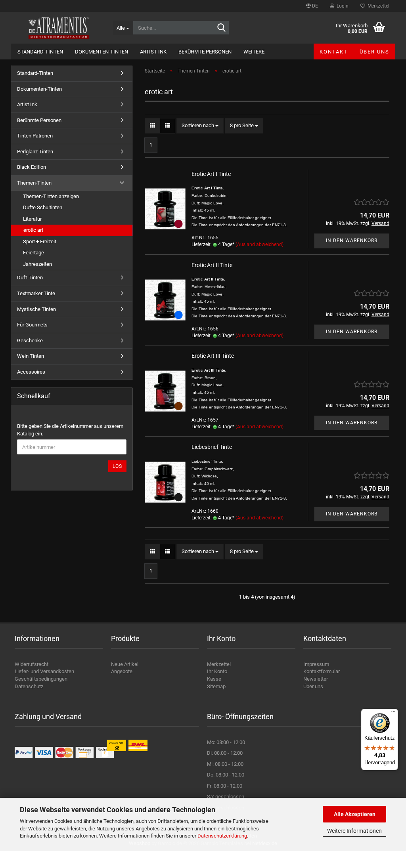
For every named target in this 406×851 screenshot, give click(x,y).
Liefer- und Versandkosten (44, 671)
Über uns (374, 52)
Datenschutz (29, 686)
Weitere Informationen (354, 831)
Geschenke (30, 340)
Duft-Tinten (30, 277)
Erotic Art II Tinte (212, 265)
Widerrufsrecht (31, 664)
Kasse (214, 679)
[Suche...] (221, 28)
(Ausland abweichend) (259, 244)
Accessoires (31, 372)
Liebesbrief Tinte (212, 447)
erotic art (33, 230)
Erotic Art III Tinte (213, 356)
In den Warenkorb (351, 240)
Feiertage (33, 253)
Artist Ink (153, 52)
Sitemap (216, 686)
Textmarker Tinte (36, 293)
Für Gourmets (32, 325)
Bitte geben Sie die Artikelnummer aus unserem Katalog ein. (70, 430)
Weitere (253, 52)
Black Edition (31, 167)
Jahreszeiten (37, 264)
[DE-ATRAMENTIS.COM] (59, 28)
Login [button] (341, 6)
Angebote (121, 671)
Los (117, 466)
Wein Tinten (30, 356)
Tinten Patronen (35, 136)
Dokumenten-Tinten (101, 52)
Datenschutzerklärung (222, 836)
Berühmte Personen (205, 52)
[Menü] (393, 713)
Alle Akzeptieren (354, 814)
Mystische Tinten (36, 309)
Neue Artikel (124, 664)
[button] (312, 6)
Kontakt (334, 52)
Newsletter (315, 679)
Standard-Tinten (40, 52)
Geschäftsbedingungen (41, 679)
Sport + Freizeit (39, 241)
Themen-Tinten (34, 183)
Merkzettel (377, 6)
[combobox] (200, 126)
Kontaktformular (321, 671)
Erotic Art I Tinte (211, 174)
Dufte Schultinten (42, 207)
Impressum (316, 664)
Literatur (32, 219)
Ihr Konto (217, 671)
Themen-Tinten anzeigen (51, 196)
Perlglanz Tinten (35, 152)
